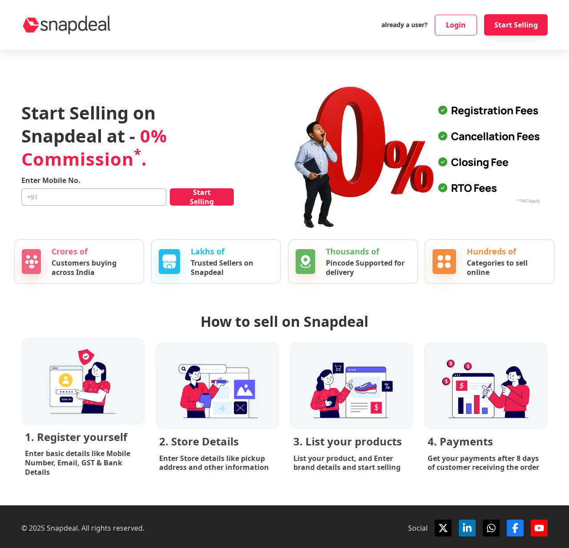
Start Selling (516, 25)
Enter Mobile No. (50, 180)
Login (456, 25)
